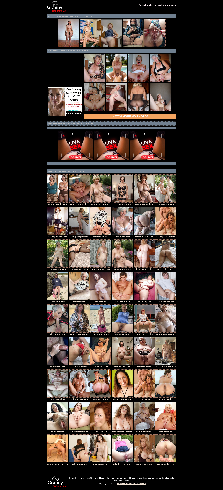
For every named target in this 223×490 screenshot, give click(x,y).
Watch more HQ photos (130, 116)
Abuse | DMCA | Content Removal (131, 484)
